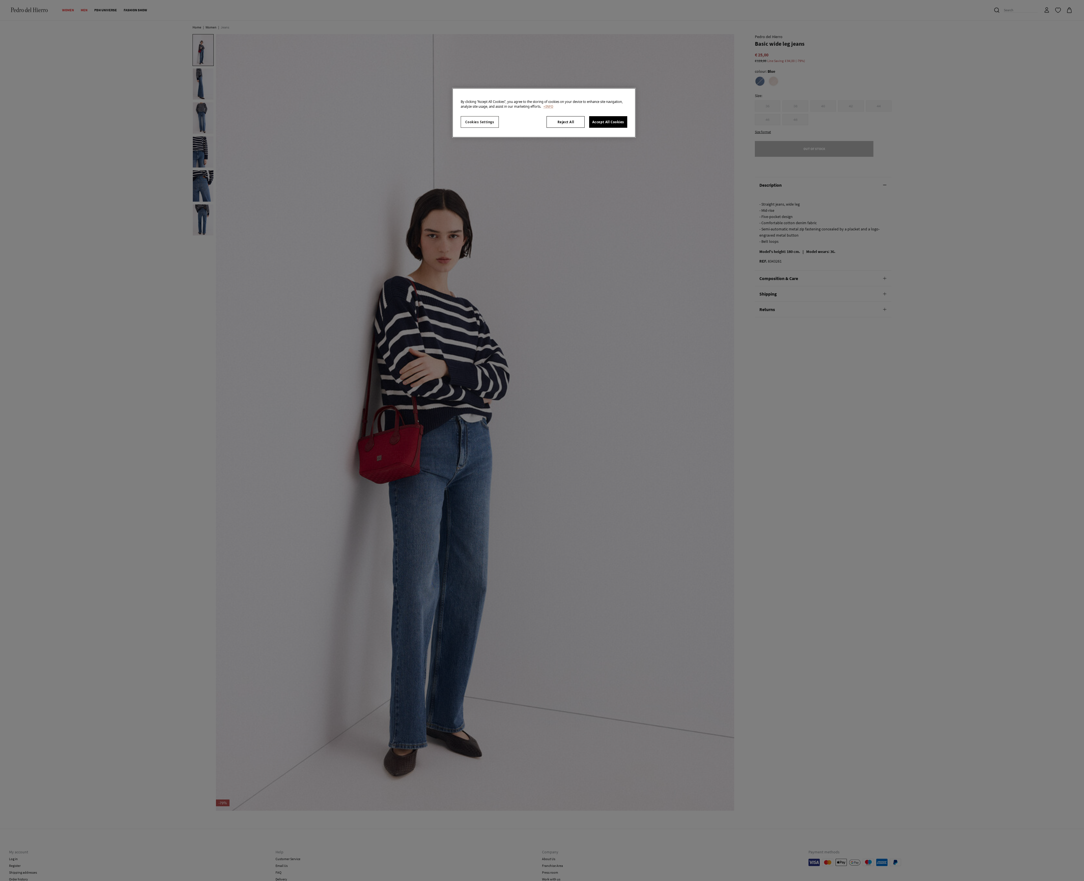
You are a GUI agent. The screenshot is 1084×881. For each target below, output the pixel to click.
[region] (544, 113)
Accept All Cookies (608, 122)
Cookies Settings (479, 122)
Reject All (566, 122)
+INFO (548, 106)
